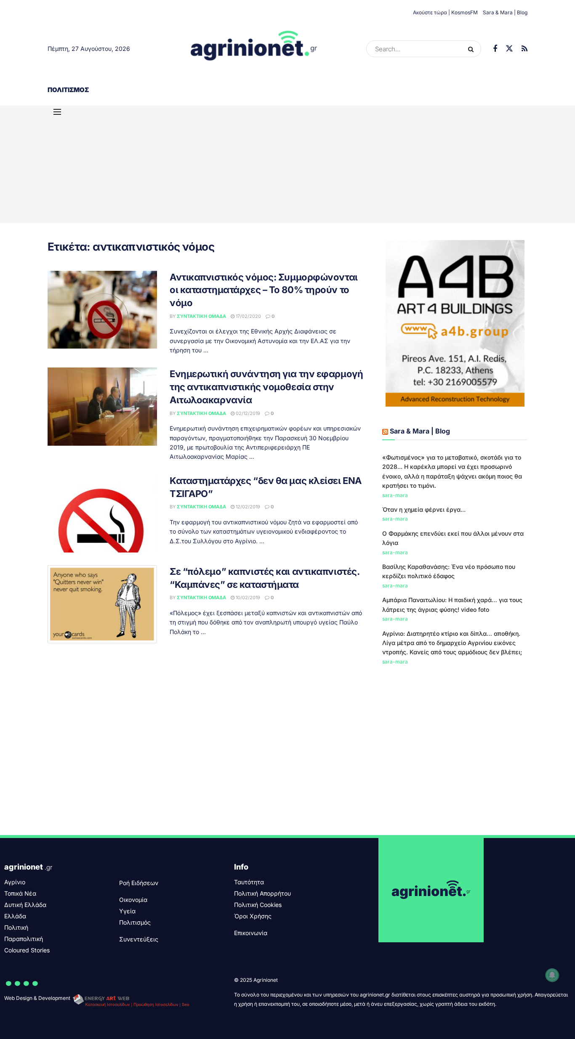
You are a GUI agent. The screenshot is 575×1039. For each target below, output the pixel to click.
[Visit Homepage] (254, 48)
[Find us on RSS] (524, 49)
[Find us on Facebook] (495, 49)
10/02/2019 (247, 597)
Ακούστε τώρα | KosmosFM (445, 12)
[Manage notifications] (552, 975)
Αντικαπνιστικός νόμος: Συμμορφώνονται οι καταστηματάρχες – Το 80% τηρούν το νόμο (264, 290)
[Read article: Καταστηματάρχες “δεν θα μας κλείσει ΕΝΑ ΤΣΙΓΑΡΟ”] (102, 513)
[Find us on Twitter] (509, 49)
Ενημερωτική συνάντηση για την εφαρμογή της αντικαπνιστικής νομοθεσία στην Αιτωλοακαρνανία (266, 386)
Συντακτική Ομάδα (201, 316)
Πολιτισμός (68, 90)
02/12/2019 (247, 413)
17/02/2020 (247, 316)
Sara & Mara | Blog (505, 12)
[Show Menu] (57, 112)
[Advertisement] (287, 164)
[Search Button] (472, 48)
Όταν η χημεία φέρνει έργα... (424, 509)
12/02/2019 (247, 507)
